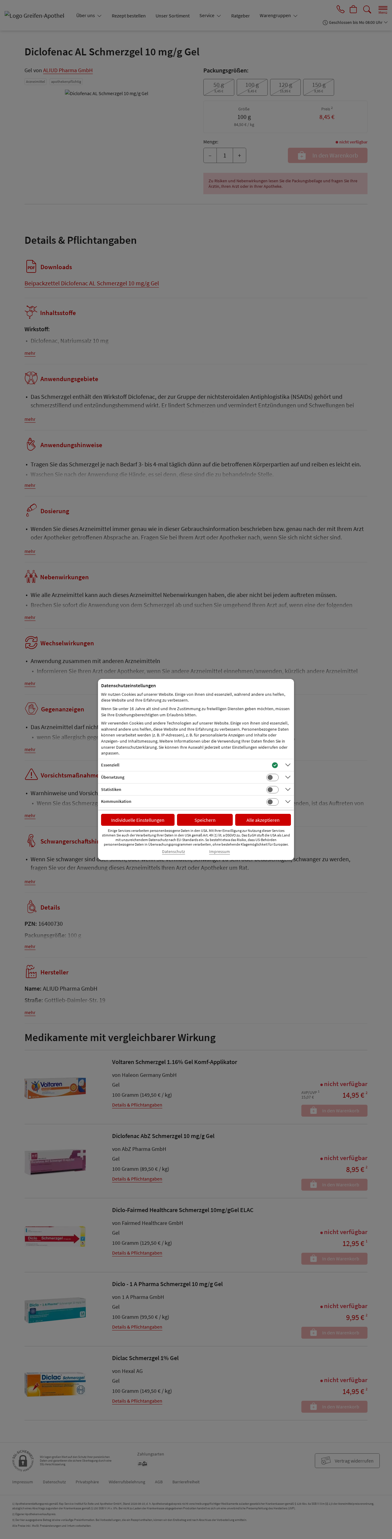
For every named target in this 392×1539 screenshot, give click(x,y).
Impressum (219, 851)
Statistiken (111, 789)
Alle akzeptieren (263, 820)
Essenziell (110, 765)
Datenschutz (173, 851)
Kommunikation (116, 801)
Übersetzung (112, 777)
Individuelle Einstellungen (137, 820)
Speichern (205, 820)
